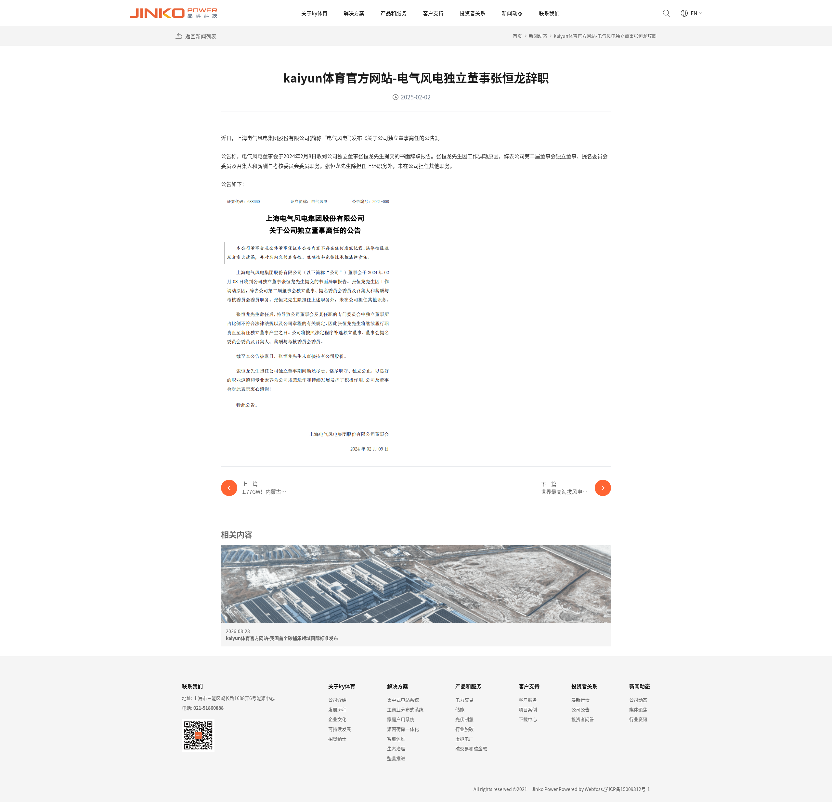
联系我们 (549, 13)
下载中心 (528, 719)
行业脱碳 (464, 729)
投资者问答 (582, 719)
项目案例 (528, 709)
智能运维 (396, 738)
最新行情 (580, 699)
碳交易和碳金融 (471, 748)
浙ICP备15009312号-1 (627, 789)
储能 (459, 709)
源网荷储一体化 (403, 729)
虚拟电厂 (464, 738)
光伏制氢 (464, 719)
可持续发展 (339, 729)
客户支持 (433, 13)
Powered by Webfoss (581, 789)
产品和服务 (394, 13)
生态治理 (396, 748)
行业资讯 (638, 719)
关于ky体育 (314, 13)
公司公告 (580, 709)
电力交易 (464, 699)
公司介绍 (337, 699)
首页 (517, 35)
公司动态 (638, 699)
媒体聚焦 (638, 709)
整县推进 (396, 758)
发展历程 (337, 709)
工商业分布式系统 (405, 709)
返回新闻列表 (200, 36)
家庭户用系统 (400, 719)
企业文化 (337, 719)
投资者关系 (473, 13)
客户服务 (528, 699)
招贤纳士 (337, 738)
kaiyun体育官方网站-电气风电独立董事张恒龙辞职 (605, 35)
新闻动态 (512, 13)
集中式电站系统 (403, 699)
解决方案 (354, 13)
